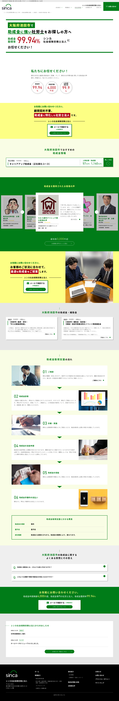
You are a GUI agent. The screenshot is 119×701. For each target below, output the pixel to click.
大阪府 (35, 12)
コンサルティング (40, 685)
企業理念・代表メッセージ (76, 677)
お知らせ (98, 7)
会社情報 (71, 675)
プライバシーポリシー (102, 679)
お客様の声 (89, 7)
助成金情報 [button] (78, 7)
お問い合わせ (99, 675)
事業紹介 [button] (67, 7)
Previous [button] (22, 212)
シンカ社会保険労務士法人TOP (12, 12)
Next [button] (96, 212)
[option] (59, 212)
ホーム (37, 671)
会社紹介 (71, 671)
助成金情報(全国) (26, 12)
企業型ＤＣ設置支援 (41, 688)
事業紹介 (38, 675)
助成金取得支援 (40, 678)
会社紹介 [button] (58, 7)
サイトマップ (99, 683)
